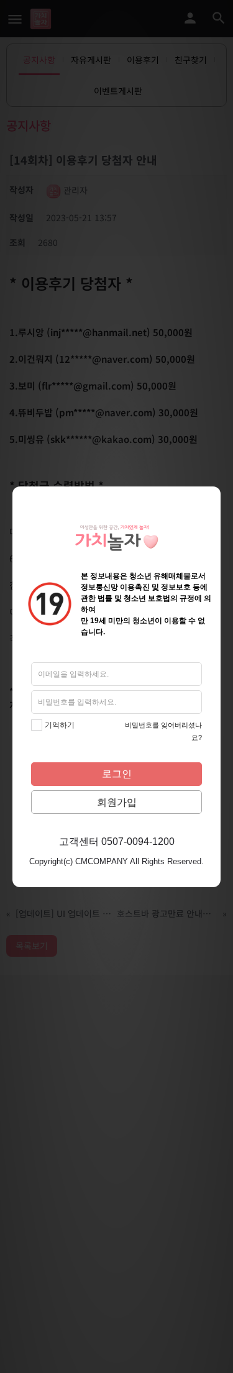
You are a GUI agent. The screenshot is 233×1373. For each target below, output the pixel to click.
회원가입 (117, 802)
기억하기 (60, 725)
